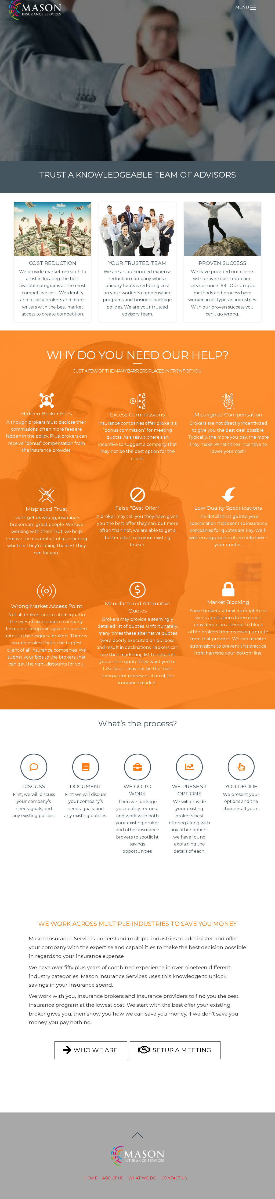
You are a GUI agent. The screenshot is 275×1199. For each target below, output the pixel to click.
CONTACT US (174, 1178)
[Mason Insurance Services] (35, 17)
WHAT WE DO (142, 1178)
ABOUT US (112, 1178)
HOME (90, 1178)
